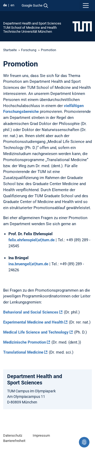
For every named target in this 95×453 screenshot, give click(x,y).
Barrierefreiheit (14, 441)
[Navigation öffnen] (86, 5)
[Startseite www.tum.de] (82, 26)
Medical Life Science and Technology (36, 332)
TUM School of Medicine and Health (30, 28)
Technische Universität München (27, 31)
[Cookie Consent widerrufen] (84, 442)
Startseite (10, 50)
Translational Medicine (23, 352)
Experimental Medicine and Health (33, 322)
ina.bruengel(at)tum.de (28, 264)
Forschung (28, 50)
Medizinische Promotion (24, 342)
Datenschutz (12, 435)
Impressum (41, 435)
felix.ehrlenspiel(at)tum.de (31, 240)
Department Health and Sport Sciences (32, 23)
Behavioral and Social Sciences (30, 312)
